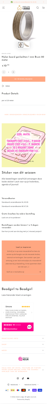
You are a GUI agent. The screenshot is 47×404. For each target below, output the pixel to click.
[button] (37, 8)
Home (7, 115)
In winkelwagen (23, 79)
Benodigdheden (16, 115)
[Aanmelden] (40, 271)
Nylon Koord (42, 115)
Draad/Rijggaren (29, 115)
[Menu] (4, 8)
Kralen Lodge (6, 53)
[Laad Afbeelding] (20, 44)
